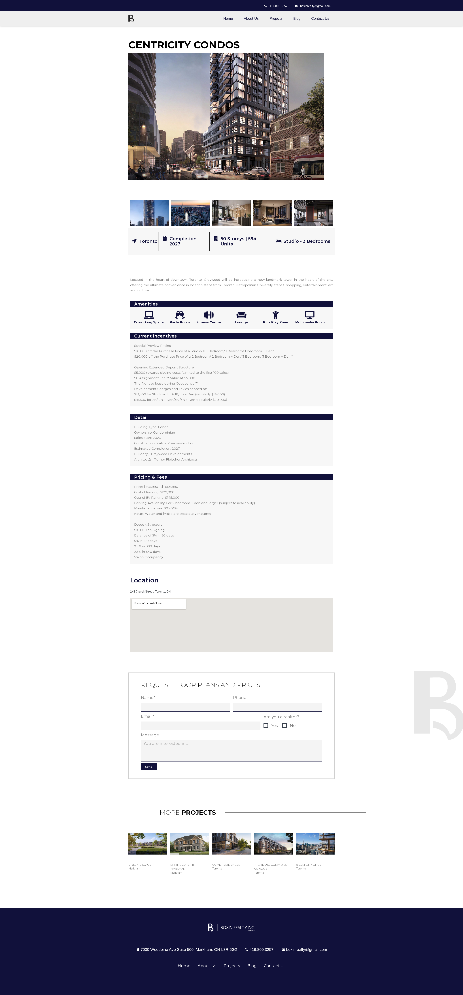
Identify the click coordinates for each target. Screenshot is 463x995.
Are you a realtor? (281, 716)
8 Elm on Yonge (308, 864)
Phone (239, 697)
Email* (147, 716)
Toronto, (160, 591)
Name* (148, 697)
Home (228, 18)
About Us (251, 18)
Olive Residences (226, 864)
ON (169, 591)
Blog (296, 18)
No (293, 725)
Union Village (139, 864)
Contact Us (320, 18)
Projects (276, 18)
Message (150, 735)
